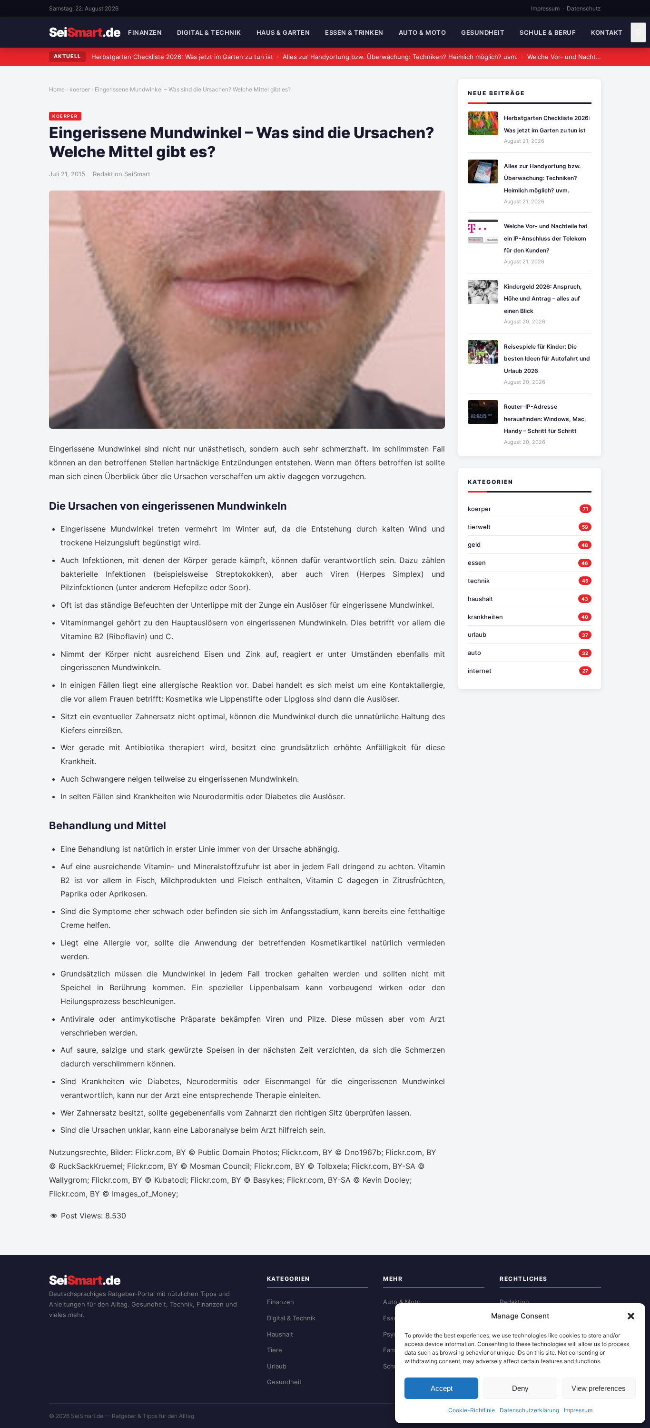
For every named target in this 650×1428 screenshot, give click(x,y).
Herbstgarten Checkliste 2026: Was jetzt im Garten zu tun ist (182, 56)
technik (479, 580)
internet (480, 670)
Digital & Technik (209, 32)
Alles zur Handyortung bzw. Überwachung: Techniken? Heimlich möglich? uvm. (400, 56)
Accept (442, 1388)
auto (474, 652)
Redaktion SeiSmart (121, 174)
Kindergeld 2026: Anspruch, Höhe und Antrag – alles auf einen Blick (543, 298)
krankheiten (485, 617)
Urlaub (276, 1366)
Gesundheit (482, 32)
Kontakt (607, 32)
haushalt (480, 599)
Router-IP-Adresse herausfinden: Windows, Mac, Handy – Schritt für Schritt (545, 418)
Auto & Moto (422, 32)
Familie (393, 1350)
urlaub (477, 634)
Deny (520, 1388)
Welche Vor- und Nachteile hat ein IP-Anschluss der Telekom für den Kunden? (546, 238)
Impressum (578, 1410)
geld (474, 544)
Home (57, 89)
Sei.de (84, 32)
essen (477, 562)
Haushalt (280, 1334)
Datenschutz (584, 8)
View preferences (598, 1388)
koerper (79, 89)
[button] (631, 1316)
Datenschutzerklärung (529, 1410)
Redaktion (514, 1302)
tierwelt (479, 527)
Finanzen (145, 32)
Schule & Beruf (548, 32)
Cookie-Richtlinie (471, 1410)
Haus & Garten (283, 32)
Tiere (274, 1350)
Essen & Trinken (354, 32)
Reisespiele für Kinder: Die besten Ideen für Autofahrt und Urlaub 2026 (547, 358)
